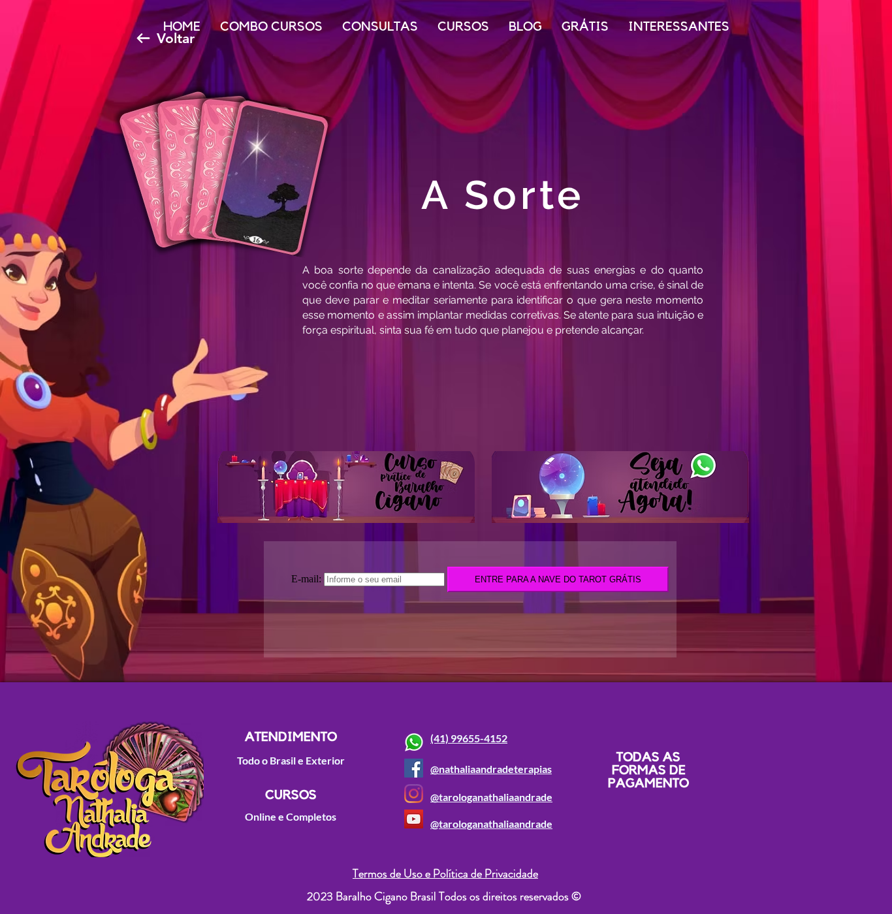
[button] (380, 31)
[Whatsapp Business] (413, 742)
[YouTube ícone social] (413, 819)
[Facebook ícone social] (413, 768)
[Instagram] (413, 793)
